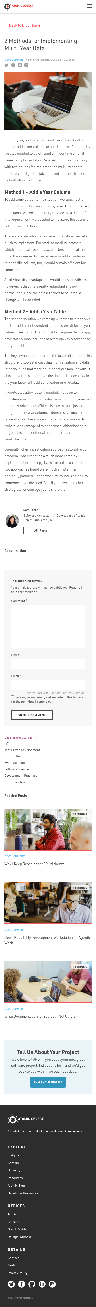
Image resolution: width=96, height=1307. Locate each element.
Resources (15, 1178)
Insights (13, 1155)
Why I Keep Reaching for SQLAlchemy (34, 864)
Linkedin (19, 65)
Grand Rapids (17, 1229)
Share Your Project (48, 1082)
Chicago (13, 1221)
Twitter (6, 65)
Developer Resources (23, 1193)
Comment (19, 601)
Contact (13, 1257)
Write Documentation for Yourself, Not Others (40, 1016)
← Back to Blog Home (22, 25)
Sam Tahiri (31, 510)
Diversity (14, 1170)
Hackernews (26, 65)
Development (14, 59)
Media (12, 1265)
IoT (6, 743)
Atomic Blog (16, 1185)
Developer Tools (15, 782)
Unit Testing (13, 756)
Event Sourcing (15, 762)
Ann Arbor (14, 1214)
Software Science (16, 769)
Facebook (13, 65)
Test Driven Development (22, 750)
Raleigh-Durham (19, 1236)
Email (16, 676)
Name (16, 655)
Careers (13, 1163)
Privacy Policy (17, 1272)
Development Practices (20, 775)
